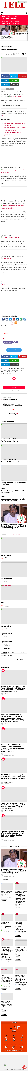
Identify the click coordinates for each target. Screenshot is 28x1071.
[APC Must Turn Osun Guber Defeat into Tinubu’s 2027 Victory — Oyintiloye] (21, 942)
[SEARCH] (26, 13)
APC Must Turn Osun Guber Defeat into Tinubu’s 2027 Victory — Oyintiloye (21, 950)
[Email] (12, 322)
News (8, 16)
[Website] (17, 342)
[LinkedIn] (17, 319)
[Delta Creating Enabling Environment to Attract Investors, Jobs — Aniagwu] (7, 917)
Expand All (15, 657)
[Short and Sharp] (14, 593)
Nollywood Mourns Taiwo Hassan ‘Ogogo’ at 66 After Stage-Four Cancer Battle (6, 1004)
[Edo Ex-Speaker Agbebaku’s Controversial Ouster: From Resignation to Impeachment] (21, 917)
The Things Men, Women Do (10, 441)
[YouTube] (14, 319)
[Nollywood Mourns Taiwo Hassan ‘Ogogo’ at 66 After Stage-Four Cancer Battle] (7, 996)
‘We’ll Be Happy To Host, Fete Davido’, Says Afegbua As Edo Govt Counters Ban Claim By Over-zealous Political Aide (21, 978)
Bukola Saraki (6, 370)
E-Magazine (5, 19)
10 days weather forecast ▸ (14, 1050)
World (17, 21)
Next (27, 33)
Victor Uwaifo (6, 373)
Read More (5, 879)
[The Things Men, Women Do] (14, 431)
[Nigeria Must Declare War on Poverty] (7, 886)
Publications (12, 459)
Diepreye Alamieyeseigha (9, 371)
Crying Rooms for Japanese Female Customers (13, 483)
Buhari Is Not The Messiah (10, 462)
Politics (14, 16)
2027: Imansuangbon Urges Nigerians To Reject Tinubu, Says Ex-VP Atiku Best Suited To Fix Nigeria (6, 979)
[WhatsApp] (21, 319)
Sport (3, 522)
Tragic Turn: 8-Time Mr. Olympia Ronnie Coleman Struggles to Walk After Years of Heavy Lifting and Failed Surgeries (13, 805)
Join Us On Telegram (15, 350)
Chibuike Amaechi (17, 370)
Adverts (15, 23)
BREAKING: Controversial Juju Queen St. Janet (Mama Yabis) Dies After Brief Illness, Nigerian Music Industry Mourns (14, 777)
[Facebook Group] (6, 319)
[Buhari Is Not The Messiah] (14, 452)
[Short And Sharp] (14, 545)
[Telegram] (24, 319)
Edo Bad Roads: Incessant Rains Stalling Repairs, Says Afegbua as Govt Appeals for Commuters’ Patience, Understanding (7, 952)
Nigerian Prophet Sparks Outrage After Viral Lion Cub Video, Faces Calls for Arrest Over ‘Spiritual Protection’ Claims (12, 834)
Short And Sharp (7, 555)
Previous (1, 33)
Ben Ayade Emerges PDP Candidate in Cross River (13, 492)
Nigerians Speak (6, 634)
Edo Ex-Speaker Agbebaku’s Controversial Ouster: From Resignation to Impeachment (19, 925)
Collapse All (23, 657)
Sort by (17, 660)
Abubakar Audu (19, 368)
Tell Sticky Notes (7, 21)
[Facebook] (3, 319)
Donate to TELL (6, 23)
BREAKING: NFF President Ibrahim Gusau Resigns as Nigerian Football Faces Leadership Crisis (7, 38)
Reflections (12, 438)
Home (3, 16)
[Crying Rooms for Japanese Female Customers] (14, 473)
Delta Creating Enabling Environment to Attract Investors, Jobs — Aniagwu (6, 925)
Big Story (4, 438)
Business (13, 19)
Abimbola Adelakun (8, 368)
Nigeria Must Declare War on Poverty (7, 892)
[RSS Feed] (15, 322)
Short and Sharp (16, 535)
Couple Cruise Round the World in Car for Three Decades (13, 500)
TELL (5, 338)
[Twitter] (10, 319)
